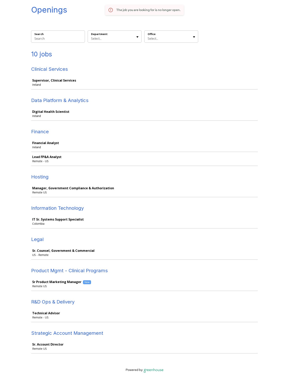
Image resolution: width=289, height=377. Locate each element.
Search (39, 34)
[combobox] (91, 38)
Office (152, 34)
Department (99, 34)
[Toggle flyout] (137, 37)
